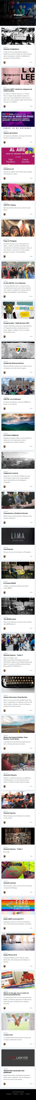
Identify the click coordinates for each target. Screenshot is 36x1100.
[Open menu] (18, 3)
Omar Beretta (15, 1092)
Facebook (15, 1094)
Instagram (8, 1094)
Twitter (22, 1094)
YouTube (27, 1094)
